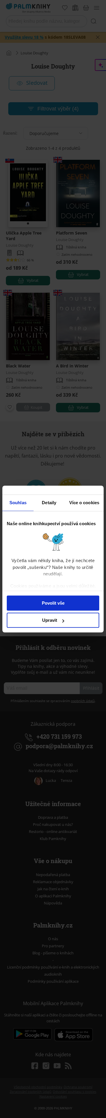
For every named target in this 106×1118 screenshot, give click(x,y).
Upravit (49, 620)
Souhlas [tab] (17, 502)
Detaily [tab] (49, 502)
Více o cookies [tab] (84, 502)
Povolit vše (53, 603)
